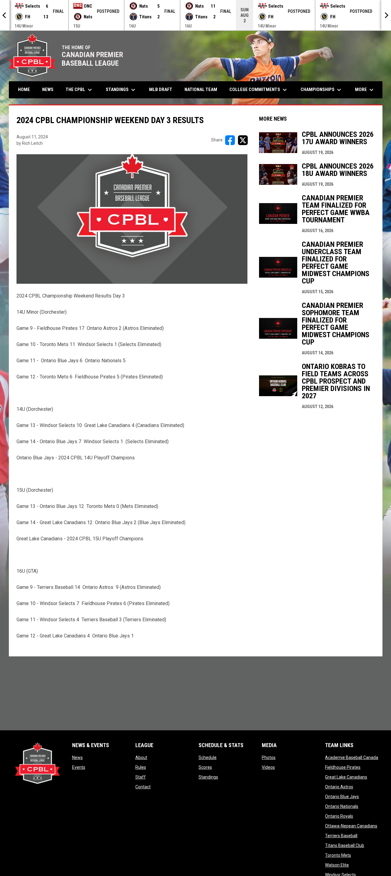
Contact (143, 786)
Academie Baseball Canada (351, 757)
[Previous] (5, 15)
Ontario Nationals (341, 806)
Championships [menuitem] (322, 89)
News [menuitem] (47, 89)
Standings (208, 777)
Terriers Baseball (341, 835)
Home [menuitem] (24, 89)
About (141, 757)
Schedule (208, 757)
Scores (205, 767)
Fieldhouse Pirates (342, 767)
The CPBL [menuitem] (79, 89)
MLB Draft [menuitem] (160, 89)
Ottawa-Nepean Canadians (351, 825)
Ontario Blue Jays (342, 796)
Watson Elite (337, 865)
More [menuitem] (365, 89)
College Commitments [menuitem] (258, 89)
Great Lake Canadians (346, 777)
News (77, 757)
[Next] (386, 15)
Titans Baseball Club (344, 845)
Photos (269, 757)
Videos (268, 767)
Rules (140, 767)
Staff (140, 777)
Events (78, 767)
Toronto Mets (338, 855)
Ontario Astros (339, 786)
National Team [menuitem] (201, 89)
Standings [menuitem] (121, 89)
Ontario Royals (339, 816)
